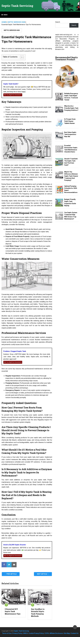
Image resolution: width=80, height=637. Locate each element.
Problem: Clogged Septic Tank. (14, 351)
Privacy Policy (17, 633)
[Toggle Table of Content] (21, 57)
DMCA (25, 633)
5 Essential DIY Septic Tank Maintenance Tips (12, 611)
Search (57, 22)
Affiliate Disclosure (56, 633)
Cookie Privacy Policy (36, 633)
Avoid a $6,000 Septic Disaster (14, 545)
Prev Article (11, 574)
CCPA (47, 633)
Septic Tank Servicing (17, 5)
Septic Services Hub (12, 30)
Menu (6, 15)
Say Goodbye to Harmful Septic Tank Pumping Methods (37, 612)
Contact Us (74, 633)
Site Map (67, 633)
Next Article (42, 574)
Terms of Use (6, 633)
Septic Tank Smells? (10, 84)
